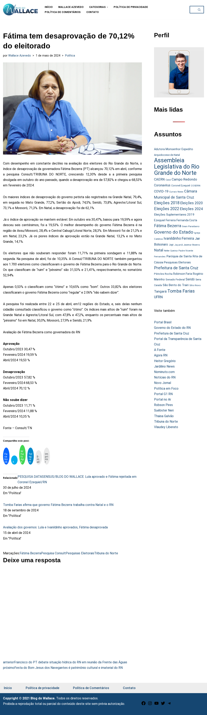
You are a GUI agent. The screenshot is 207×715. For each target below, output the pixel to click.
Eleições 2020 (191, 203)
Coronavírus (162, 185)
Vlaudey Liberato (166, 427)
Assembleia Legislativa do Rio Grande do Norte (176, 166)
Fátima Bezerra (30, 553)
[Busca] (199, 9)
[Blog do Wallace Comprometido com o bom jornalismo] (20, 9)
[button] (107, 7)
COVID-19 (161, 191)
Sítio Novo (195, 285)
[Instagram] (150, 704)
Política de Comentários (63, 12)
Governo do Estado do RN (172, 328)
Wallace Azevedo (70, 7)
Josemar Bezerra (192, 245)
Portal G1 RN (163, 394)
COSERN (195, 185)
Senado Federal (175, 279)
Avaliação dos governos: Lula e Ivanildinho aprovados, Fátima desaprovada (55, 527)
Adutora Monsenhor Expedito (173, 149)
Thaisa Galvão (164, 416)
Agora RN (160, 355)
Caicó (168, 179)
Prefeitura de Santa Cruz (176, 267)
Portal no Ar (162, 399)
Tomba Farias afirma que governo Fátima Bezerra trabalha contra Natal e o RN (58, 505)
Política (70, 55)
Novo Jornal (162, 383)
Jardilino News (164, 366)
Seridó (190, 279)
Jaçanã (178, 245)
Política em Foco (166, 388)
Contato (92, 12)
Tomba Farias (181, 291)
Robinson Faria (182, 273)
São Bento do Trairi (176, 285)
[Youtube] (156, 704)
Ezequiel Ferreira (165, 220)
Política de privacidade (131, 7)
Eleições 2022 (166, 208)
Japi (171, 244)
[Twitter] (163, 704)
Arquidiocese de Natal (167, 154)
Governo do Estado (173, 232)
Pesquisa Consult (53, 553)
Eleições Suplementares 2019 (174, 214)
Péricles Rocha (163, 273)
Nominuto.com (164, 372)
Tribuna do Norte (106, 553)
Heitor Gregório (165, 361)
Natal (158, 250)
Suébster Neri (164, 410)
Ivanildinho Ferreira (179, 238)
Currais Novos (176, 191)
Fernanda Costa (186, 220)
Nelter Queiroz (171, 250)
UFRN (158, 297)
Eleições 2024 (191, 209)
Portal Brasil (162, 322)
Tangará (160, 291)
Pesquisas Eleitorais (80, 553)
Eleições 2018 (167, 202)
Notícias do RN (164, 377)
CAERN (159, 179)
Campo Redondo (184, 179)
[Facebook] (143, 704)
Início (49, 7)
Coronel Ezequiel (180, 185)
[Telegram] (169, 704)
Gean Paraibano (190, 226)
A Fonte (159, 350)
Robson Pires (163, 405)
